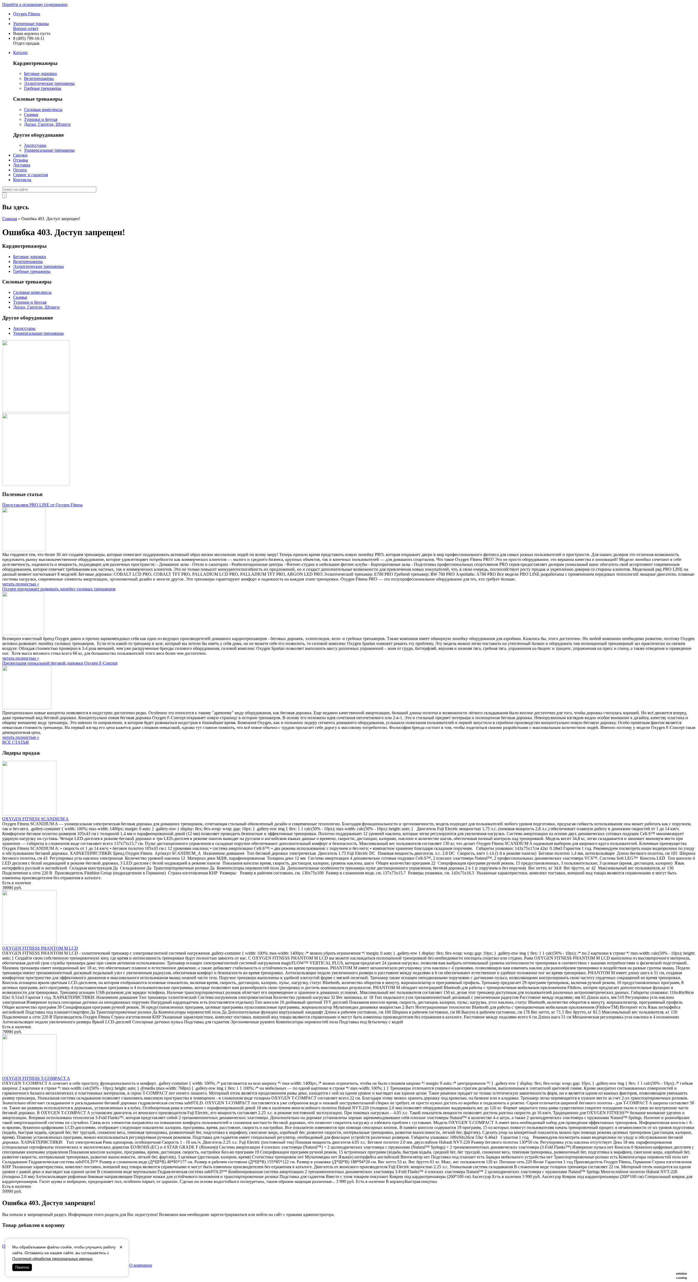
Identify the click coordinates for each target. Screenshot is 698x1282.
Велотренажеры (39, 78)
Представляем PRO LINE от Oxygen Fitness (42, 505)
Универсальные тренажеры (49, 150)
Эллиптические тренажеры (49, 83)
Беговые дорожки (40, 73)
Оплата (20, 170)
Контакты (22, 179)
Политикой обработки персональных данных (52, 1258)
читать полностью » (20, 584)
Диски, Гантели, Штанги (47, 124)
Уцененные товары (31, 23)
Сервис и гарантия (30, 174)
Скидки (20, 155)
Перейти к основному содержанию (35, 4)
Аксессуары (35, 145)
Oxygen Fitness (26, 13)
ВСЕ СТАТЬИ (15, 742)
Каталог (20, 52)
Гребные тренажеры (42, 88)
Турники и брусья (40, 119)
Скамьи (31, 114)
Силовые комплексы (43, 109)
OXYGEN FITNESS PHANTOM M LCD (40, 948)
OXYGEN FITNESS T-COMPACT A (36, 1078)
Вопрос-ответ (25, 28)
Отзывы (20, 160)
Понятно (22, 1267)
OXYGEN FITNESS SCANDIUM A (35, 819)
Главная (9, 218)
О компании (140, 1265)
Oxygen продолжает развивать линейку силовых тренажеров (59, 589)
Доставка (21, 165)
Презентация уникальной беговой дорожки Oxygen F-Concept (60, 663)
